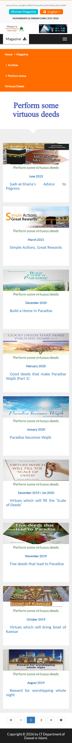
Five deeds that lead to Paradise (37, 564)
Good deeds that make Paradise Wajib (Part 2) (36, 376)
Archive (13, 65)
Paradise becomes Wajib (30, 438)
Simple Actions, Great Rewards (36, 248)
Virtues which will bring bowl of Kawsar (36, 629)
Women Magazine (23, 11)
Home (8, 54)
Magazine (13, 39)
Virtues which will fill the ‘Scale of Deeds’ (36, 503)
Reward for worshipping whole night (36, 693)
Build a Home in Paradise (31, 311)
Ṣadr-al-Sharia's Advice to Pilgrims (36, 186)
